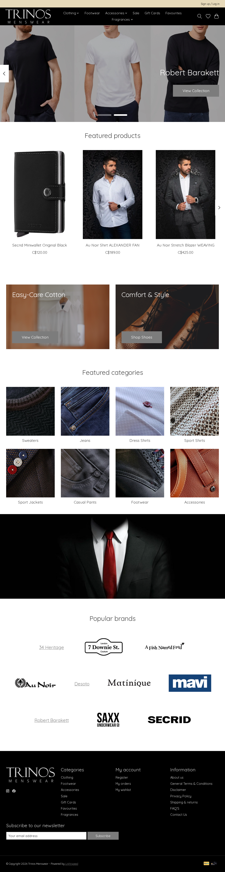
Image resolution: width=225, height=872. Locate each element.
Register (122, 777)
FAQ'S (174, 808)
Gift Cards (152, 13)
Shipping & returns (184, 802)
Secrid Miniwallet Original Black (39, 245)
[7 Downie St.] (103, 647)
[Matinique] (129, 684)
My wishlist (123, 790)
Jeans (85, 440)
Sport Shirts (194, 440)
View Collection (196, 90)
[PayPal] (206, 864)
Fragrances (69, 814)
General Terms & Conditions (191, 783)
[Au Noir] (34, 684)
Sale (136, 13)
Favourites (173, 13)
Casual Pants (85, 502)
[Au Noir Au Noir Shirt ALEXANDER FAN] (112, 194)
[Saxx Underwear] (108, 720)
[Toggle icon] (199, 16)
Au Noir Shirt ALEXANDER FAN (113, 245)
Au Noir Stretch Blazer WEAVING (185, 245)
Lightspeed (71, 863)
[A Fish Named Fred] (164, 647)
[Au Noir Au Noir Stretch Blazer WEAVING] (185, 194)
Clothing (67, 777)
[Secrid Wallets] (169, 720)
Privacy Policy (180, 796)
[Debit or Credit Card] (214, 864)
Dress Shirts (139, 440)
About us (176, 777)
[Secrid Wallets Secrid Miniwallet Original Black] (39, 194)
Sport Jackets (30, 502)
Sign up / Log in (210, 3)
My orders (123, 783)
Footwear (92, 13)
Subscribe (103, 836)
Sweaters (30, 440)
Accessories (194, 502)
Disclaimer (178, 790)
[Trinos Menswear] (28, 16)
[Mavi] (190, 684)
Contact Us (178, 814)
